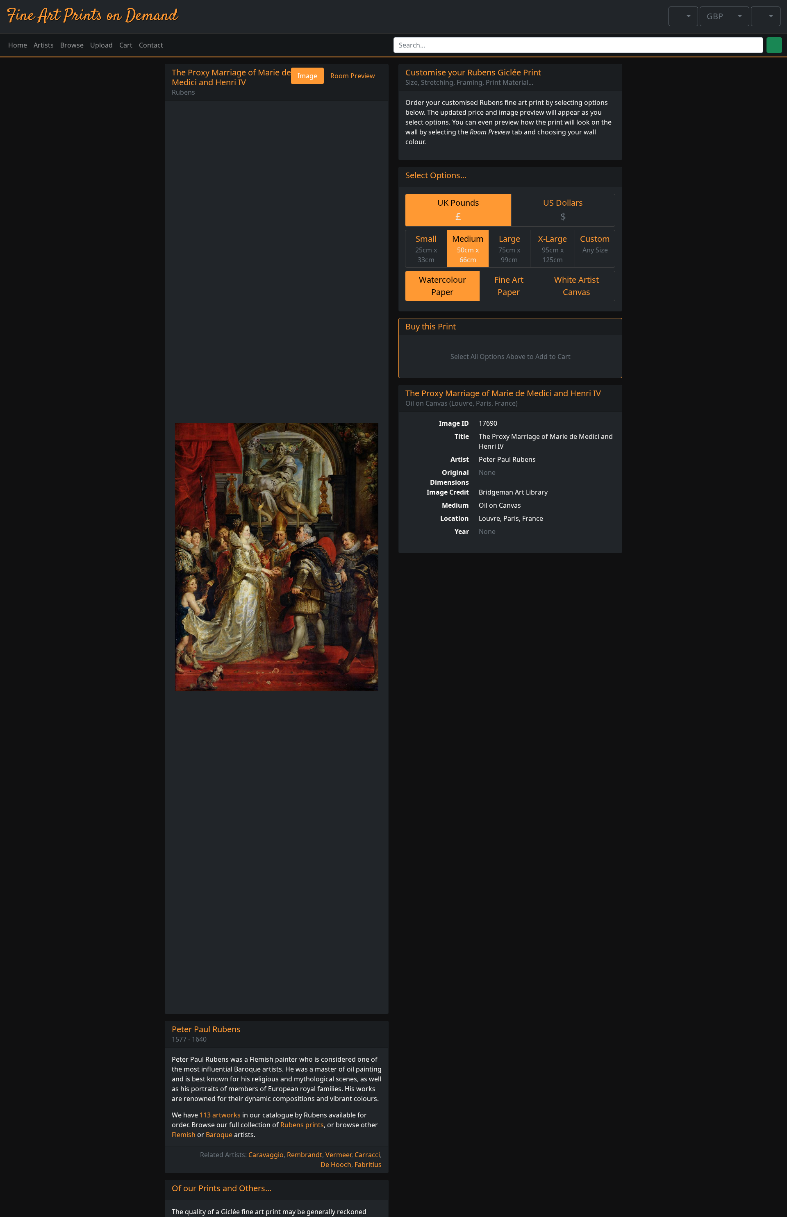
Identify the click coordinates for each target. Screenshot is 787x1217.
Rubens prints (302, 1124)
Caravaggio (266, 1154)
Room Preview (352, 75)
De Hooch (336, 1164)
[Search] (774, 45)
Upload (101, 45)
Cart (125, 45)
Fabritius (368, 1164)
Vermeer (338, 1154)
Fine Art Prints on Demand (92, 16)
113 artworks (220, 1114)
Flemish (184, 1134)
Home (17, 45)
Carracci (367, 1154)
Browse (72, 45)
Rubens (183, 92)
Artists (44, 45)
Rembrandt (304, 1154)
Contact (151, 45)
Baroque (219, 1134)
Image (307, 75)
